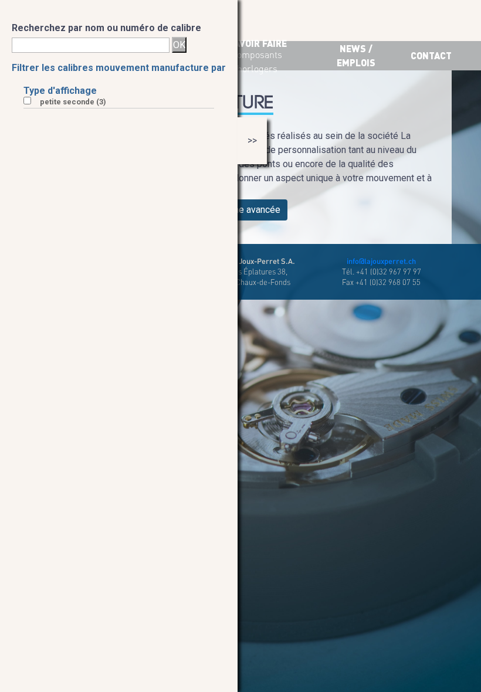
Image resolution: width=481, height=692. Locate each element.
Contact (431, 55)
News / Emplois (356, 55)
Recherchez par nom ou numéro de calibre (106, 27)
